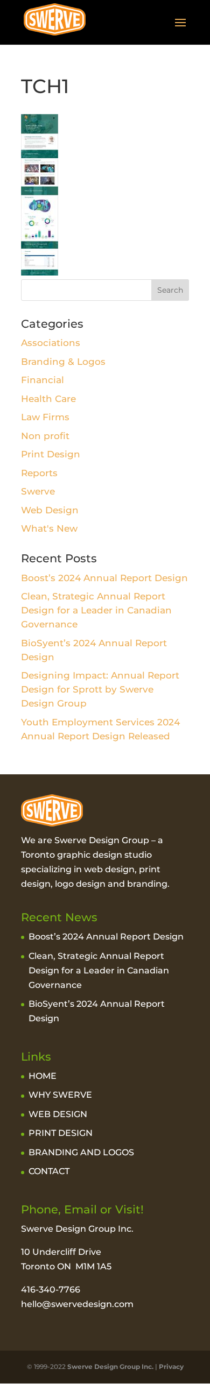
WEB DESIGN (58, 1114)
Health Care (48, 398)
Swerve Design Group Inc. (109, 1366)
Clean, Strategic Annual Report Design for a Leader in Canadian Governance (96, 610)
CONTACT (49, 1171)
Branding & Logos (63, 361)
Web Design (50, 510)
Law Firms (45, 417)
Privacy (171, 1366)
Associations (50, 342)
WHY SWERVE (60, 1095)
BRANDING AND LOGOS (81, 1152)
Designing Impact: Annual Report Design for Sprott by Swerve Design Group (100, 689)
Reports (39, 473)
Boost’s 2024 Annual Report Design (104, 578)
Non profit (45, 435)
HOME (43, 1076)
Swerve (38, 491)
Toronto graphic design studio (86, 855)
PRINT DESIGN (61, 1133)
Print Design (50, 454)
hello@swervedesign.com (77, 1304)
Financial (42, 380)
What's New (49, 528)
